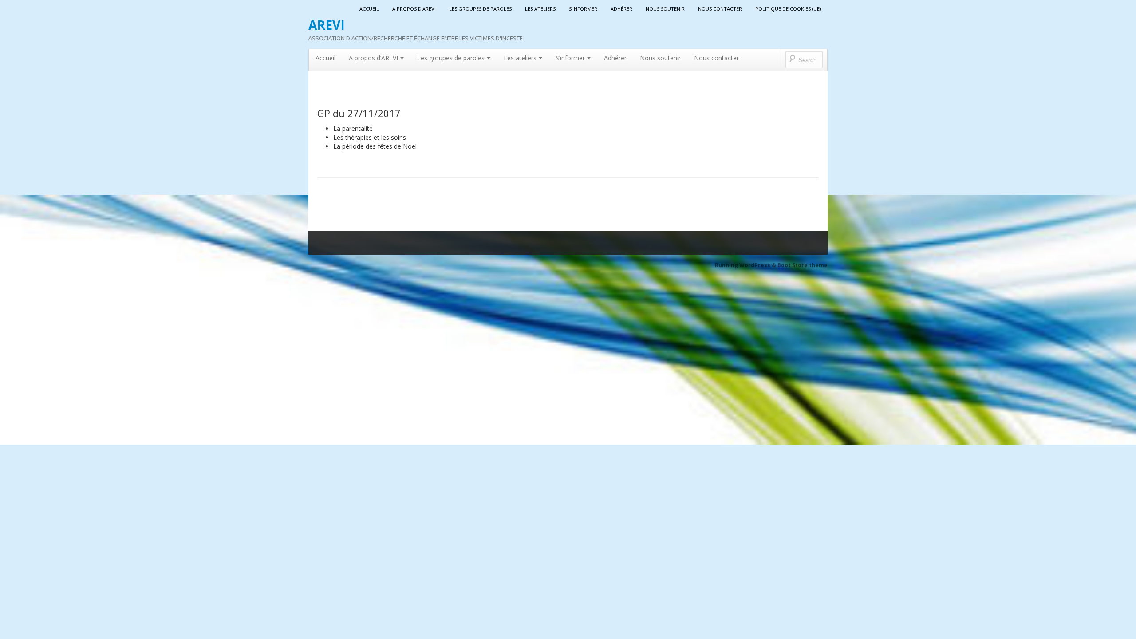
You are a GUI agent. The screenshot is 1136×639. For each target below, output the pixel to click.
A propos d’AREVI (414, 8)
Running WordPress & (746, 265)
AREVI (326, 24)
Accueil (369, 8)
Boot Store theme (802, 265)
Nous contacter (720, 8)
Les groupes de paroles (480, 8)
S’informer (583, 8)
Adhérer (621, 8)
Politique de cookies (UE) (788, 8)
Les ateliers (540, 8)
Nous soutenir (665, 8)
